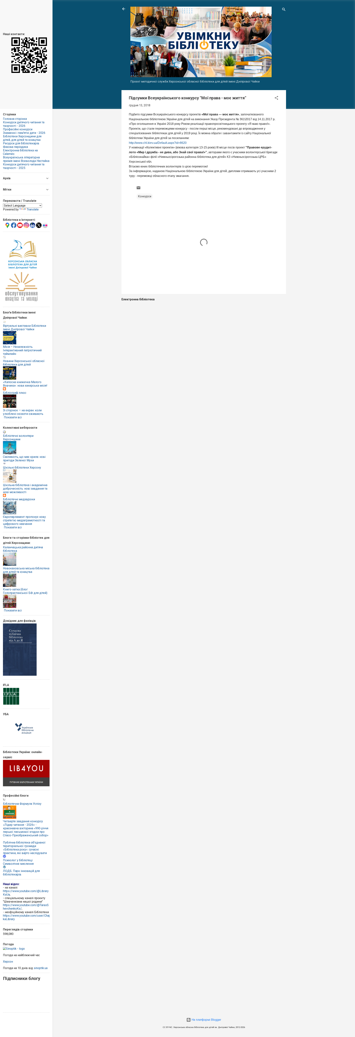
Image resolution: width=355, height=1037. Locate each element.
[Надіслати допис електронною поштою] (138, 189)
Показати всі (13, 417)
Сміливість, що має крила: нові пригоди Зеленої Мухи (24, 458)
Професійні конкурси (17, 129)
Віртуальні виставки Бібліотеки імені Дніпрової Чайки (24, 327)
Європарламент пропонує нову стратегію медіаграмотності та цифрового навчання (24, 520)
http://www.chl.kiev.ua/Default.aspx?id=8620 (158, 142)
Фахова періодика (15, 147)
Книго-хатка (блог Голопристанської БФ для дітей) (25, 591)
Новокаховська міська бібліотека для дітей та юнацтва (26, 570)
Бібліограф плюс (14, 393)
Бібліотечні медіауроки (19, 499)
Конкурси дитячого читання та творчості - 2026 (23, 124)
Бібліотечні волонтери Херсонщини (18, 437)
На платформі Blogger (206, 1019)
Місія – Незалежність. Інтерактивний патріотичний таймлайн (22, 350)
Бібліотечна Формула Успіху (22, 803)
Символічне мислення (18, 863)
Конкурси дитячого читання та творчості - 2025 (23, 166)
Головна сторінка (15, 119)
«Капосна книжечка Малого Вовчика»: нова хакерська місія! (25, 383)
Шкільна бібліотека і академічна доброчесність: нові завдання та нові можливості (25, 488)
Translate (33, 209)
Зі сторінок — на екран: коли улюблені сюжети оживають (23, 412)
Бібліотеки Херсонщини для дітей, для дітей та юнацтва (22, 138)
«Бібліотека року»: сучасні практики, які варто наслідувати (25, 851)
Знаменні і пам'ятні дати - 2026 (24, 133)
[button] (276, 98)
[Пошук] (284, 10)
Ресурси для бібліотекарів (21, 143)
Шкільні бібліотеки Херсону (22, 467)
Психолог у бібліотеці (18, 860)
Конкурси (144, 196)
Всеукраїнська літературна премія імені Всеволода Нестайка (26, 159)
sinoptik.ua (41, 968)
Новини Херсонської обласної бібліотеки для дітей (24, 362)
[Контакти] (29, 72)
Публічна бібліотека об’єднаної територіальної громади (24, 844)
